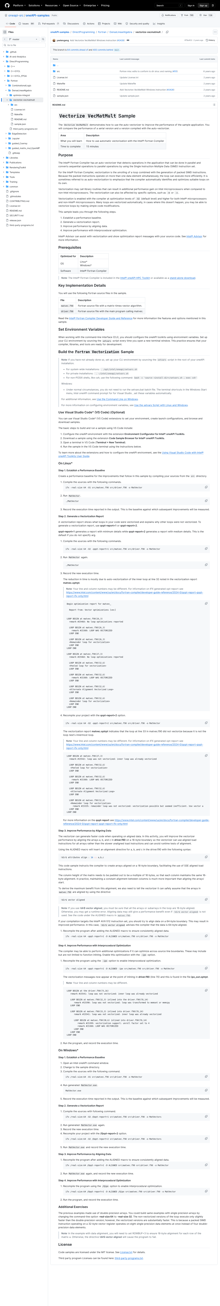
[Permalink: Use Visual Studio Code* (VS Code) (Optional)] (56, 412)
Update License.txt (129, 77)
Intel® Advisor (194, 236)
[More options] (215, 32)
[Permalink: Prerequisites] (56, 247)
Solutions (34, 5)
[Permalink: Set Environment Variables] (56, 329)
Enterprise (90, 5)
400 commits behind (103, 49)
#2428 (120, 40)
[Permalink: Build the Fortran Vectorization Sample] (56, 352)
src (58, 71)
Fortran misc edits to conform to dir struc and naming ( (146, 71)
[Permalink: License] (56, 1244)
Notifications (170, 15)
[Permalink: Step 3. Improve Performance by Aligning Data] (56, 830)
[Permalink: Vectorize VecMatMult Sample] (56, 116)
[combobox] (25, 45)
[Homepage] (7, 5)
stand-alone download (182, 277)
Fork (188, 15)
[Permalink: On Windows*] (56, 1050)
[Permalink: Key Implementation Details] (56, 285)
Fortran (102, 32)
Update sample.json (129, 96)
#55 (175, 71)
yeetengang (63, 40)
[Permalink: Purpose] (56, 155)
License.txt (62, 77)
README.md (63, 89)
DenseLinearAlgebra (121, 32)
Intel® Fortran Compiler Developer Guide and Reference (100, 318)
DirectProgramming (84, 32)
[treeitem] (22, 112)
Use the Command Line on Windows (117, 399)
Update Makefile (128, 83)
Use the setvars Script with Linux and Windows (161, 405)
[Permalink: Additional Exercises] (56, 1207)
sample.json (62, 96)
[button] (206, 487)
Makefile (61, 83)
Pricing (105, 5)
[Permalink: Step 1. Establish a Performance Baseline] (56, 470)
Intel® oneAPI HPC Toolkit (135, 277)
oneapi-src (15, 15)
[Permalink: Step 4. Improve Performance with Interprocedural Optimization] (56, 945)
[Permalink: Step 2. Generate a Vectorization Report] (56, 516)
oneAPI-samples (38, 15)
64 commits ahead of (77, 49)
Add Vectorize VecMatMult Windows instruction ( (93, 40)
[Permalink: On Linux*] (56, 463)
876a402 (188, 40)
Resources (51, 5)
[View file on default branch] (4, 39)
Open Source (70, 5)
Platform (18, 5)
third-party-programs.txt (129, 1258)
